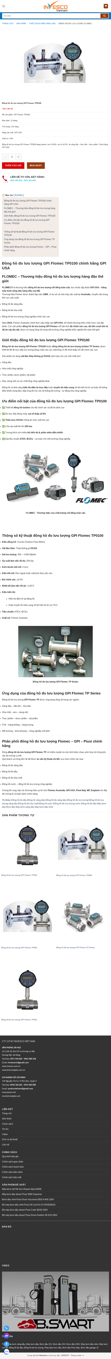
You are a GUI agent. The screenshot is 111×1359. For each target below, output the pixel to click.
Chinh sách (7, 1124)
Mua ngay (36, 165)
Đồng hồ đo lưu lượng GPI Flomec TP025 (19, 1020)
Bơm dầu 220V (73, 1344)
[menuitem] (4, 227)
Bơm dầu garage (88, 1347)
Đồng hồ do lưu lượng (33, 1347)
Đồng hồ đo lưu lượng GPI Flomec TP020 (19, 875)
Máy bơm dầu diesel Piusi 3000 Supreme (22, 1194)
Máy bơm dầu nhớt (44, 807)
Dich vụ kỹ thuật (9, 1139)
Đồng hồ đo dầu (19, 800)
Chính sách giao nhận (12, 1162)
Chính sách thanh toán (13, 1167)
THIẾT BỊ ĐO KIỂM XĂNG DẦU (42, 23)
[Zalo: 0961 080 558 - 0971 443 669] (6, 1352)
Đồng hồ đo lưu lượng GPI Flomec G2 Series (75, 947)
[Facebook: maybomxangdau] (6, 1344)
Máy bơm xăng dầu (25, 807)
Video (5, 1134)
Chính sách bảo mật (11, 1177)
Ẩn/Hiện (19, 195)
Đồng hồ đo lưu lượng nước (67, 803)
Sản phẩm (21, 23)
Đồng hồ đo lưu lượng (77, 800)
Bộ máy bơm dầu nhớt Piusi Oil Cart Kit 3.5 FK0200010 (28, 1205)
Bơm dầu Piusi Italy (71, 1347)
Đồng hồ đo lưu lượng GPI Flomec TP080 (74, 875)
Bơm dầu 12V (46, 1344)
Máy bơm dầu (32, 1344)
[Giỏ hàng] (106, 6)
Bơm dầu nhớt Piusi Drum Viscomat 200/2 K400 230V (28, 1199)
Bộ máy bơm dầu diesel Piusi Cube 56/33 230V (25, 1210)
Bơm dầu (10, 807)
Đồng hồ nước (46, 803)
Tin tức (5, 1129)
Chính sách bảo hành (12, 1172)
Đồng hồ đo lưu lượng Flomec (75, 23)
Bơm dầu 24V (59, 1344)
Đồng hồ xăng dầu (36, 800)
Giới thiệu (7, 1118)
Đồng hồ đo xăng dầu (55, 800)
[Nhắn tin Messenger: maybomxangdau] (6, 1336)
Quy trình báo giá (10, 1156)
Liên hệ (5, 1145)
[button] (87, 34)
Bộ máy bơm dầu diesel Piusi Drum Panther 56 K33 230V (29, 1215)
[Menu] (3, 6)
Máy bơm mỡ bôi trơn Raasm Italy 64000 (21, 1189)
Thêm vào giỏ (13, 165)
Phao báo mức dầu (52, 1347)
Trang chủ (7, 23)
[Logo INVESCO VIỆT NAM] (55, 6)
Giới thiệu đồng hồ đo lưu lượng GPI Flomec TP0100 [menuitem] (29, 216)
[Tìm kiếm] (104, 15)
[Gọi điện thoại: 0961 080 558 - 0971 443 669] (6, 1328)
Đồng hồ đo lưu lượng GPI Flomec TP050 (19, 948)
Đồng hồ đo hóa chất (28, 803)
